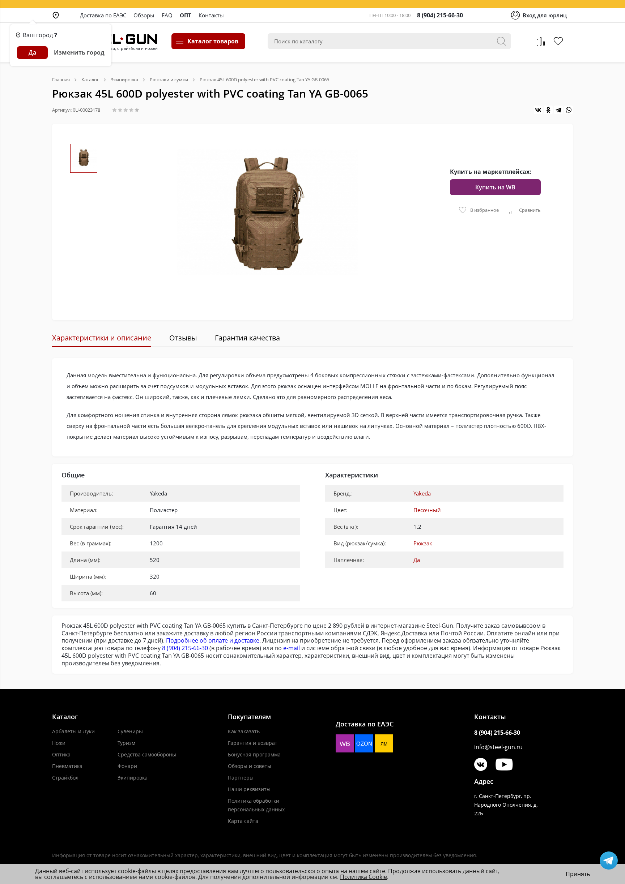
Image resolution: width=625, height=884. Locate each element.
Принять (578, 874)
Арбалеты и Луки (73, 731)
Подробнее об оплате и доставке (212, 640)
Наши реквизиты (249, 789)
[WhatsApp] (568, 110)
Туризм (126, 742)
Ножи (58, 742)
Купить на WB (495, 187)
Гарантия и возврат (252, 742)
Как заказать (244, 731)
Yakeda (422, 493)
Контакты (211, 15)
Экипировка (133, 777)
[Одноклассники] (548, 110)
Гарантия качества (247, 338)
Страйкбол (65, 777)
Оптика (61, 754)
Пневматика (67, 766)
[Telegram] (558, 110)
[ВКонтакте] (538, 110)
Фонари (127, 766)
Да (416, 559)
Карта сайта (243, 821)
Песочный (427, 510)
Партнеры (241, 777)
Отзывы (183, 338)
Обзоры (143, 15)
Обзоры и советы (249, 766)
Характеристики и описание (101, 338)
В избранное (484, 210)
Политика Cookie (363, 877)
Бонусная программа (254, 754)
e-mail (291, 648)
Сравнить (530, 210)
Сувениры (130, 731)
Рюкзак (422, 543)
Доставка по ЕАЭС (103, 15)
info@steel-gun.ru (498, 747)
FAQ (167, 15)
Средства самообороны (147, 754)
